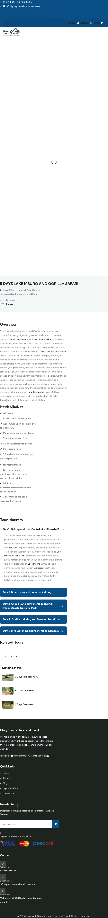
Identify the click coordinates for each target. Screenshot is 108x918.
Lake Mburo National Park (53, 351)
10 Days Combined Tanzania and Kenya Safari (25, 690)
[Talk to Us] (3, 864)
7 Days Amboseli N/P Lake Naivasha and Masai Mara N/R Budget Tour (26, 676)
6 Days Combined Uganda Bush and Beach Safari (24, 704)
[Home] (12, 32)
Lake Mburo (34, 563)
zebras (39, 567)
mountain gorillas (35, 391)
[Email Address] (3, 877)
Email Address (6, 881)
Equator (13, 547)
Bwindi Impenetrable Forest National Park (31, 339)
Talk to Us (4, 867)
